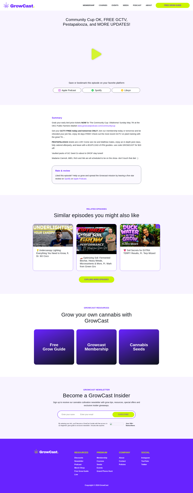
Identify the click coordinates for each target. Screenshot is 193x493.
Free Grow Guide (81, 471)
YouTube (145, 461)
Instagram (145, 458)
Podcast (77, 464)
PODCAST (137, 5)
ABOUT (149, 5)
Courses (100, 461)
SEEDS (126, 5)
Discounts (78, 458)
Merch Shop (79, 468)
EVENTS (115, 5)
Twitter (144, 464)
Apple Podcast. (80, 179)
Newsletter (78, 461)
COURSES (103, 5)
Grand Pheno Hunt (105, 471)
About (121, 458)
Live (76, 474)
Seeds (99, 464)
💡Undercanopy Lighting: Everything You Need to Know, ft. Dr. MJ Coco (52, 253)
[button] (96, 55)
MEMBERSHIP (88, 5)
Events (100, 468)
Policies (122, 464)
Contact (122, 461)
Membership (102, 458)
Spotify (67, 179)
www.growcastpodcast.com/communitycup (96, 126)
